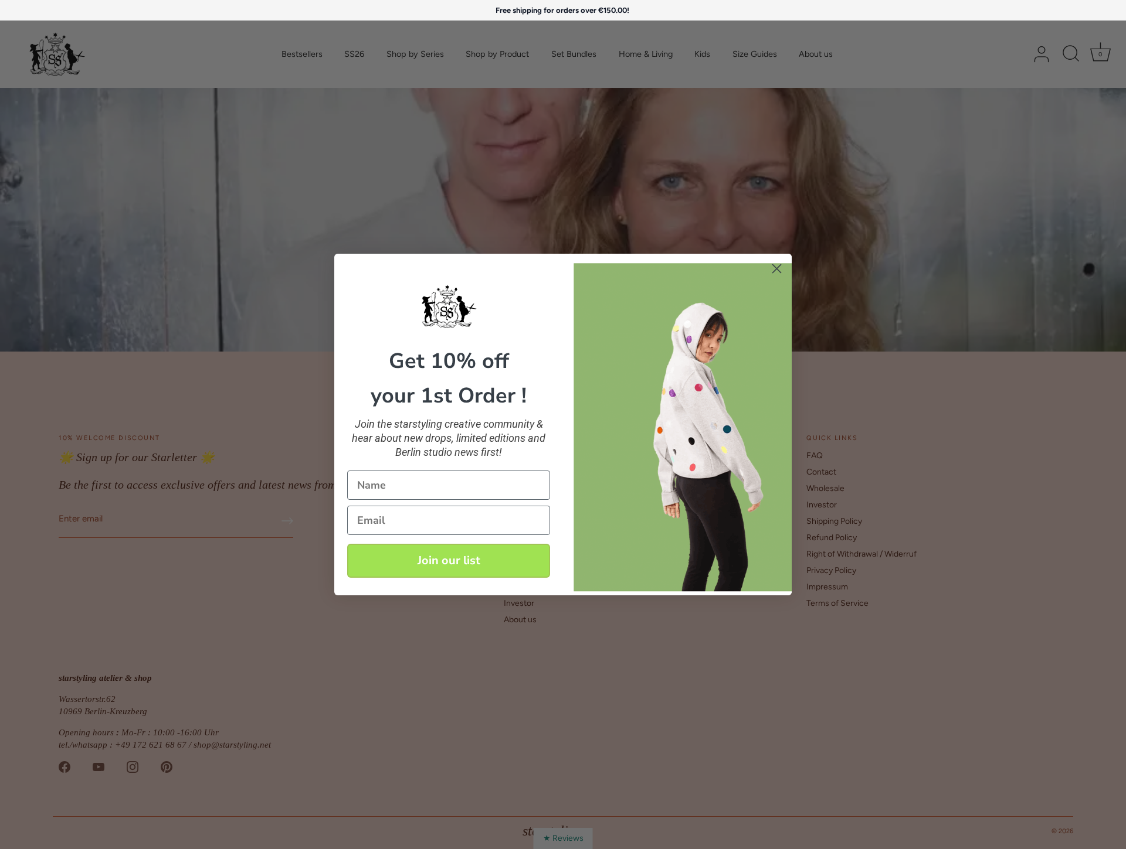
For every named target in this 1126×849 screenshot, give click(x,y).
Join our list (449, 560)
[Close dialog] (777, 268)
